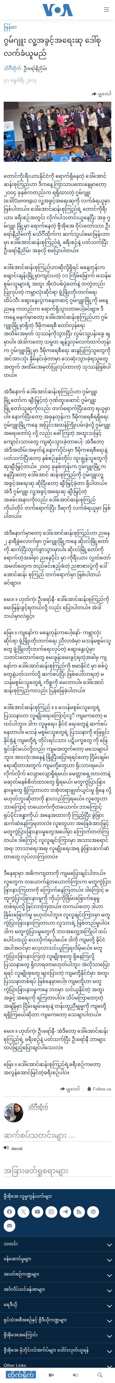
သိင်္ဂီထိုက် (12, 68)
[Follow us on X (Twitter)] (23, 1211)
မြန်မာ (10, 27)
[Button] (101, 94)
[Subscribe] (9, 1226)
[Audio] (75, 1375)
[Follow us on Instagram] (51, 1211)
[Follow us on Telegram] (65, 1211)
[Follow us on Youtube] (37, 1211)
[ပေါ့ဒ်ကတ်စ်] (93, 1211)
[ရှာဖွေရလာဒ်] (100, 1375)
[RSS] (79, 1211)
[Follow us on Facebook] (9, 1211)
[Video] (51, 1375)
